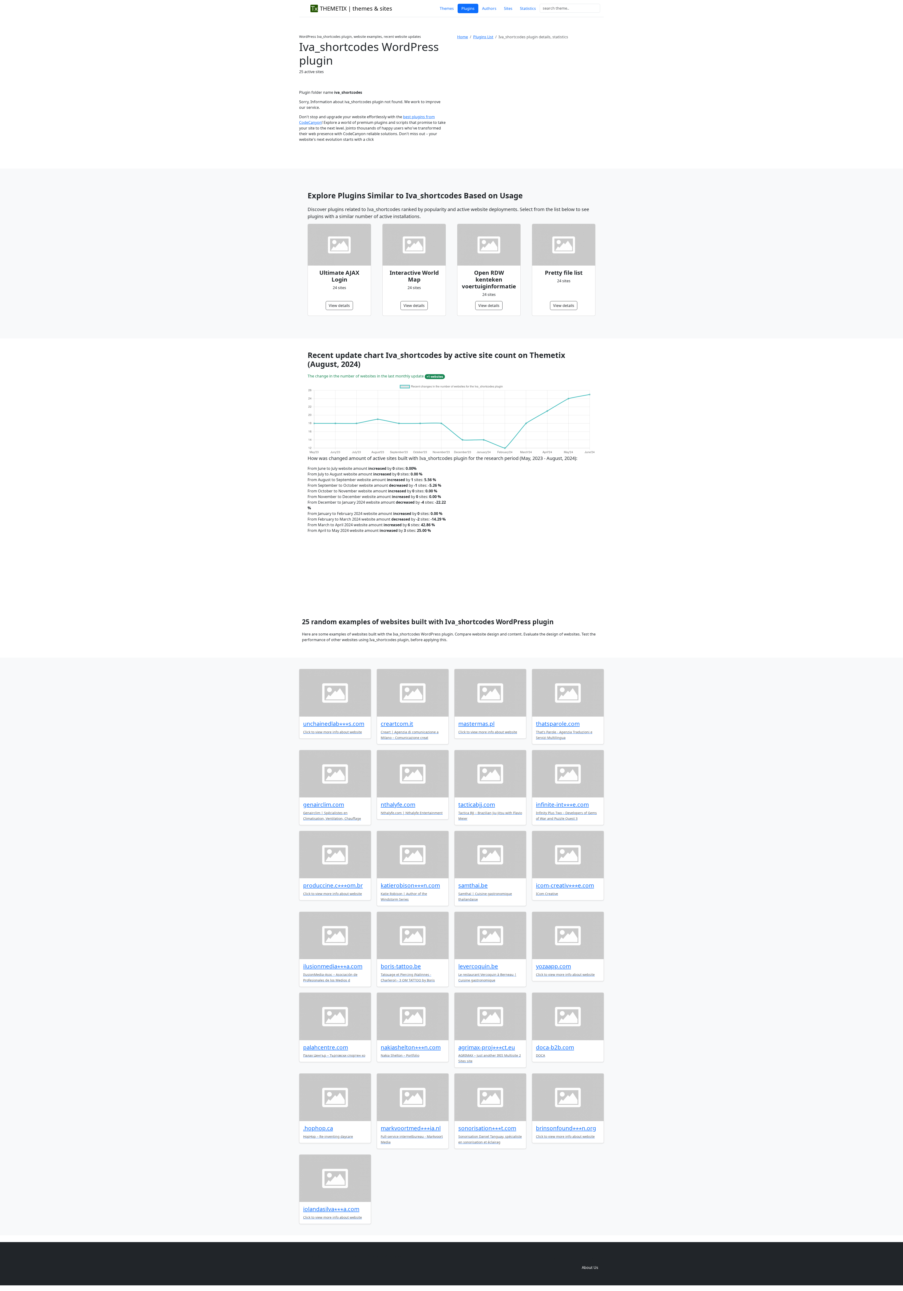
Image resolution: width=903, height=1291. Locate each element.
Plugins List (483, 36)
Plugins (468, 8)
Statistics (528, 8)
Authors (489, 8)
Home (462, 36)
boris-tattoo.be (401, 966)
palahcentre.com (325, 1047)
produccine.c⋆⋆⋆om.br (333, 885)
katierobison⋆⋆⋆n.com (410, 885)
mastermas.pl (476, 723)
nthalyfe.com (398, 804)
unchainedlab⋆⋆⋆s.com (333, 723)
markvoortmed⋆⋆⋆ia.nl (411, 1128)
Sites (508, 8)
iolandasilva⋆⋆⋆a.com (331, 1209)
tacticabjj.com (476, 804)
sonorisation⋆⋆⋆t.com (487, 1128)
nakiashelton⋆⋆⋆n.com (411, 1047)
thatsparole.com (558, 723)
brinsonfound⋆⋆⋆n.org (566, 1128)
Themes (447, 8)
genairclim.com (323, 804)
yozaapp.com (553, 966)
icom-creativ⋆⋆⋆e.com (565, 885)
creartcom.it (397, 723)
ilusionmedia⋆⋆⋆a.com (332, 966)
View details (339, 305)
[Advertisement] (530, 82)
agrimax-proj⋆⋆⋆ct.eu (486, 1047)
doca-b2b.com (555, 1047)
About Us (590, 1267)
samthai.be (473, 885)
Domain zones (589, 1258)
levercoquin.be (478, 966)
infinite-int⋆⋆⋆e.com (562, 804)
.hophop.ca (318, 1128)
